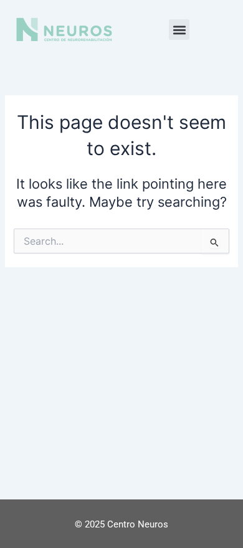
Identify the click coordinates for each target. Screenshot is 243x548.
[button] (179, 29)
